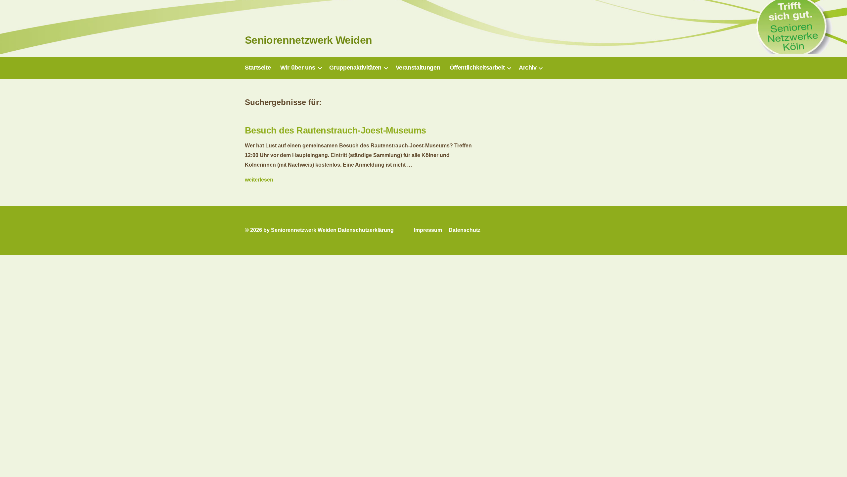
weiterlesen (259, 180)
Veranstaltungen (418, 67)
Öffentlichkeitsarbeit (477, 67)
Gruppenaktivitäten (355, 67)
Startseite (258, 67)
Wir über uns (297, 67)
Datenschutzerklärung (366, 230)
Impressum (428, 230)
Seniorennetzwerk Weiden (308, 40)
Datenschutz (464, 230)
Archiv (528, 67)
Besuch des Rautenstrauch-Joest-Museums (335, 130)
